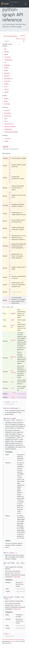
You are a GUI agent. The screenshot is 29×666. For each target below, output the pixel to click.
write (5, 121)
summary (6, 84)
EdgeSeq (6, 98)
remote (6, 54)
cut (5, 62)
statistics (7, 81)
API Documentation (11, 36)
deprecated (7, 113)
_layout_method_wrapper (11, 132)
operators (7, 76)
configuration (8, 59)
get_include (7, 116)
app (5, 49)
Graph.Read (17, 573)
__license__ (7, 138)
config (6, 141)
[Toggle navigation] (25, 3)
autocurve (7, 110)
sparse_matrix (8, 78)
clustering (7, 57)
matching (6, 73)
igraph (6, 3)
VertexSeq (7, 104)
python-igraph (14, 2)
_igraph (6, 92)
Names (18, 38)
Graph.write (17, 605)
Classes (23, 38)
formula (6, 67)
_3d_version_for (8, 124)
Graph (5, 101)
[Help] (23, 41)
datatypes (7, 65)
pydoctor (13, 641)
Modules (22, 35)
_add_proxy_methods (9, 126)
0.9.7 (11, 5)
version (6, 89)
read (5, 118)
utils (5, 86)
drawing (6, 51)
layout (6, 70)
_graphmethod (8, 129)
